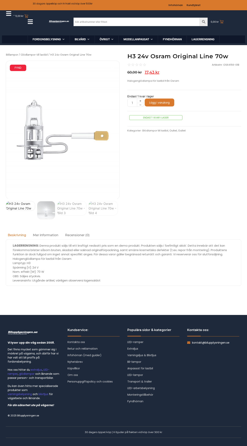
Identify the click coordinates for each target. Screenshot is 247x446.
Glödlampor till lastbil (34, 54)
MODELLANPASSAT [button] (136, 39)
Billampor (12, 54)
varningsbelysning (20, 394)
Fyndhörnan (135, 401)
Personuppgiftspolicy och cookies (90, 381)
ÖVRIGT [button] (105, 39)
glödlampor (27, 374)
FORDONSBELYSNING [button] (47, 39)
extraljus (36, 370)
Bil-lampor (134, 362)
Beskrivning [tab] (17, 235)
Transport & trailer (139, 381)
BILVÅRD (80, 39)
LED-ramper (135, 342)
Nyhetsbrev (75, 362)
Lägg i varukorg (159, 103)
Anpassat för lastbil (140, 368)
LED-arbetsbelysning (141, 388)
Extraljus (132, 349)
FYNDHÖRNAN (172, 39)
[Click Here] (9, 14)
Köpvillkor (74, 368)
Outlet (173, 130)
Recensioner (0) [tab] (77, 235)
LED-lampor (135, 375)
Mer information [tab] (45, 235)
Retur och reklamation (83, 349)
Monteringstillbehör (140, 395)
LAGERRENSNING (203, 39)
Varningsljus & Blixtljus (141, 355)
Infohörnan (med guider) (85, 355)
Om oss (73, 375)
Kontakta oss (76, 342)
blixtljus (43, 394)
